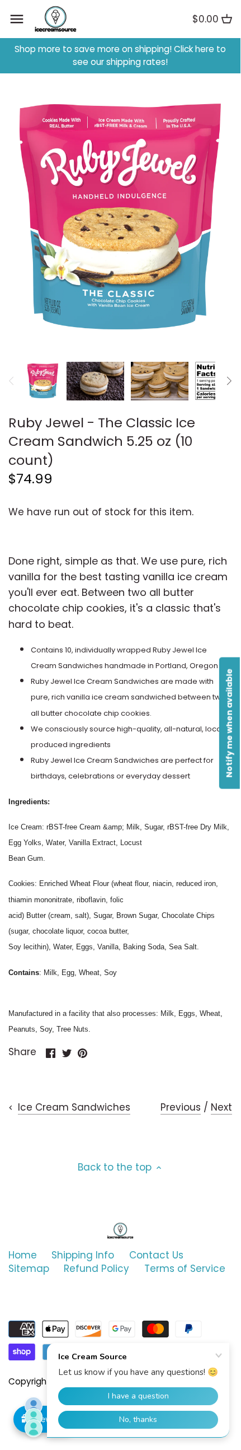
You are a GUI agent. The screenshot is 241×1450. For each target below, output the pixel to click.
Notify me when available (229, 723)
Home (22, 1255)
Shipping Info (82, 1255)
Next (221, 1107)
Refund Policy (96, 1268)
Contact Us (156, 1255)
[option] (42, 380)
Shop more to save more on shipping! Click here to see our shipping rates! (120, 55)
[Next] (228, 381)
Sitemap (28, 1268)
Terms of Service (184, 1268)
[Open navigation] (16, 19)
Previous (180, 1107)
